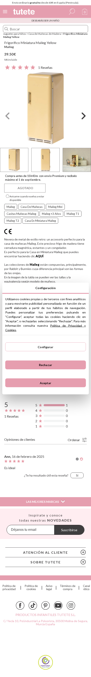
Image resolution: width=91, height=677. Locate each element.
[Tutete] (24, 12)
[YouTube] (58, 605)
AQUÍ (39, 256)
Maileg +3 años (51, 213)
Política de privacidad (9, 587)
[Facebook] (20, 605)
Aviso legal (49, 587)
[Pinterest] (45, 605)
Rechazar (45, 365)
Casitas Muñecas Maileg (21, 213)
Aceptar (45, 383)
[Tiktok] (33, 605)
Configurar (45, 347)
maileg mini (55, 206)
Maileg (9, 47)
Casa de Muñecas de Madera (44, 33)
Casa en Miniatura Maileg (40, 220)
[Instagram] (71, 605)
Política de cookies (31, 587)
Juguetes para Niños (14, 33)
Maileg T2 (13, 220)
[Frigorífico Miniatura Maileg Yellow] (45, 108)
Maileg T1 (73, 213)
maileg (11, 206)
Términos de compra (67, 587)
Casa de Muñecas (32, 206)
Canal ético (86, 587)
